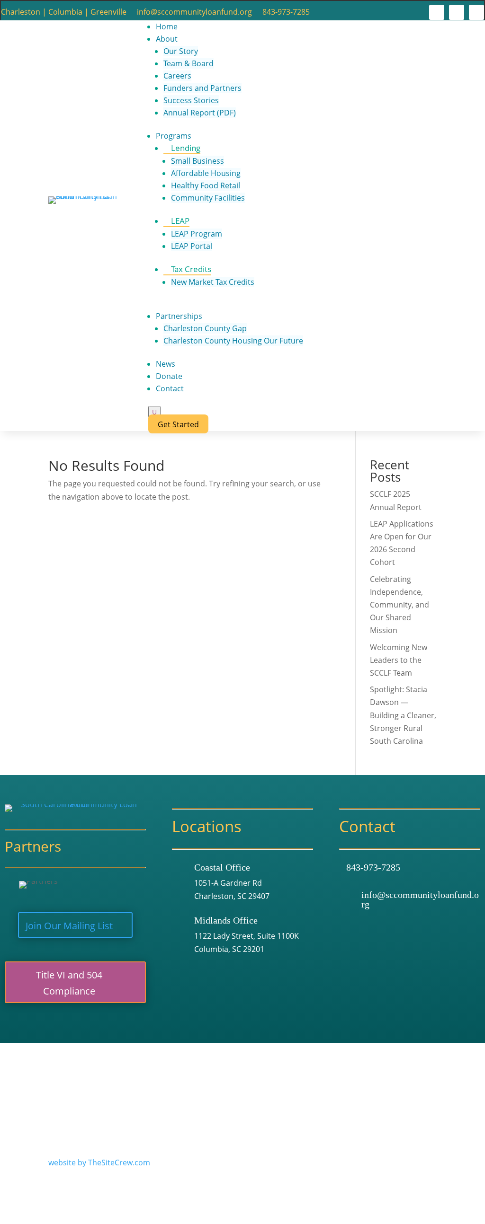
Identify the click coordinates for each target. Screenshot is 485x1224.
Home (167, 26)
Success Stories (191, 100)
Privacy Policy (72, 1091)
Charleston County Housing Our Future (233, 340)
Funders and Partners (202, 88)
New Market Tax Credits (212, 282)
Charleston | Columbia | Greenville (63, 13)
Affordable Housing (206, 173)
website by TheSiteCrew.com (99, 1162)
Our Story (180, 51)
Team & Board (188, 63)
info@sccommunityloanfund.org (194, 13)
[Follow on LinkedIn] (476, 12)
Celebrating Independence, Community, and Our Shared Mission (399, 605)
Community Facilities (208, 198)
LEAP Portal (191, 246)
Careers (177, 75)
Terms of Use (183, 1079)
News (165, 364)
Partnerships (179, 316)
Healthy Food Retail (205, 185)
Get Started (178, 424)
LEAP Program (196, 234)
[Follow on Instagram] (456, 12)
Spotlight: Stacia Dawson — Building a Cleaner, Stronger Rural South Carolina (403, 715)
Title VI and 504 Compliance (69, 983)
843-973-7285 (286, 13)
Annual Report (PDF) (199, 112)
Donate (169, 376)
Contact (170, 388)
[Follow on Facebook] (436, 12)
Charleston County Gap (205, 328)
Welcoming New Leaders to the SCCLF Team (398, 660)
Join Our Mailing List (69, 925)
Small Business (197, 161)
